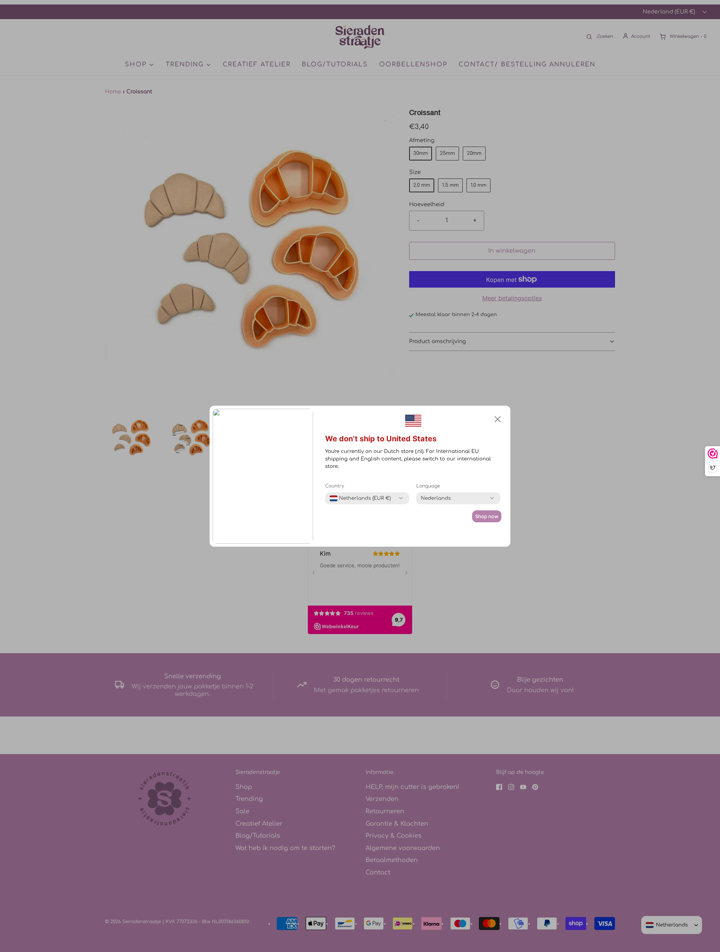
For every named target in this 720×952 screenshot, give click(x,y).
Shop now (486, 516)
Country (334, 486)
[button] (497, 419)
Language (428, 486)
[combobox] (360, 498)
